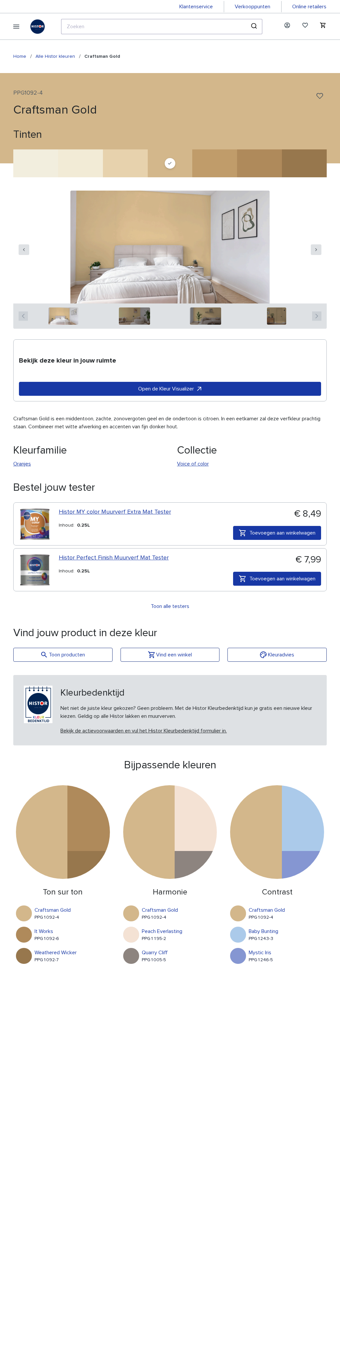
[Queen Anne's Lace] (35, 163)
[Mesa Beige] (80, 163)
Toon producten (67, 654)
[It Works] (259, 163)
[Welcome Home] (214, 163)
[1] (63, 316)
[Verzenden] (255, 26)
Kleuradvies (281, 654)
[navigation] (24, 249)
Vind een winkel (174, 654)
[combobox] (161, 26)
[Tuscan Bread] (125, 163)
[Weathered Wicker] (304, 163)
